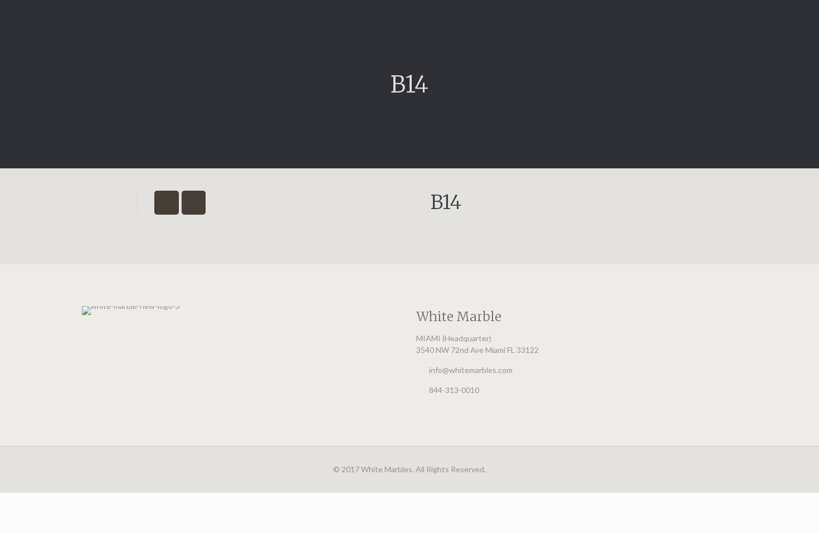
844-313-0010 (454, 390)
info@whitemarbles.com (471, 370)
